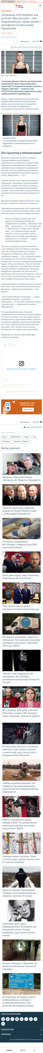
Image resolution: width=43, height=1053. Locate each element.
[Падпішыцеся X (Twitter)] (12, 1019)
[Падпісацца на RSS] (3, 1024)
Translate (33, 1)
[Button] (25, 41)
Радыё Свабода (6, 33)
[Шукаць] (35, 1050)
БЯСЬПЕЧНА (28, 410)
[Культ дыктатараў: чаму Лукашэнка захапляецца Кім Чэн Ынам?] (21, 562)
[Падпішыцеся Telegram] (35, 1019)
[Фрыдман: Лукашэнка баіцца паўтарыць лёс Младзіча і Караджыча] (21, 464)
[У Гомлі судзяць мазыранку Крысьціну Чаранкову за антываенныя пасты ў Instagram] (21, 125)
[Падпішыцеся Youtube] (17, 1019)
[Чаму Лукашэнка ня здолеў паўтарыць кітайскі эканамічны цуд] (21, 593)
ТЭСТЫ (22, 1050)
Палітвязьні (6, 11)
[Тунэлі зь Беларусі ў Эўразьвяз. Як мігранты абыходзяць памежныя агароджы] (21, 950)
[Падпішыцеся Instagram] (31, 1019)
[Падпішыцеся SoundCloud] (26, 1019)
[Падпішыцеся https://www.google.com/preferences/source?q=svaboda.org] (3, 1019)
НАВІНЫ (9, 1050)
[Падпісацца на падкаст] (22, 1019)
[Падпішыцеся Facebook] (8, 1019)
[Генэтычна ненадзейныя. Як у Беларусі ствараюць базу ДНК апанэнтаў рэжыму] (21, 528)
